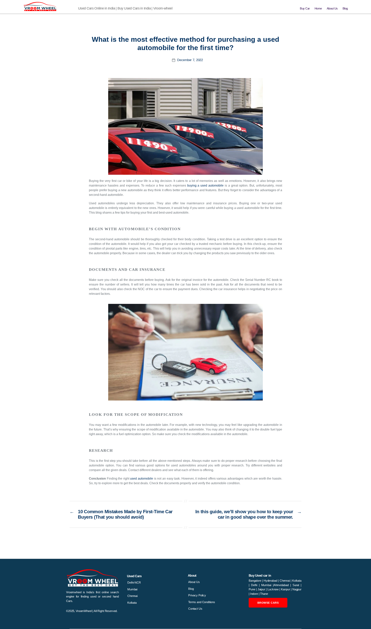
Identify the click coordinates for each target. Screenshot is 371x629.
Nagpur (296, 589)
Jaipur (262, 589)
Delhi (254, 585)
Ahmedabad (282, 585)
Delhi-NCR (134, 582)
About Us (332, 8)
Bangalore (255, 580)
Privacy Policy (197, 595)
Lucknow (273, 589)
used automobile (141, 478)
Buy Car (305, 8)
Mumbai (132, 589)
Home (318, 8)
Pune (252, 589)
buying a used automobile (205, 185)
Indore (254, 593)
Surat (297, 585)
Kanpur (286, 589)
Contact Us (195, 608)
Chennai (132, 595)
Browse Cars (268, 602)
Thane (264, 593)
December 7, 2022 (190, 60)
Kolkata (132, 602)
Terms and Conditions (201, 602)
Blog (345, 8)
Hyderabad (271, 580)
